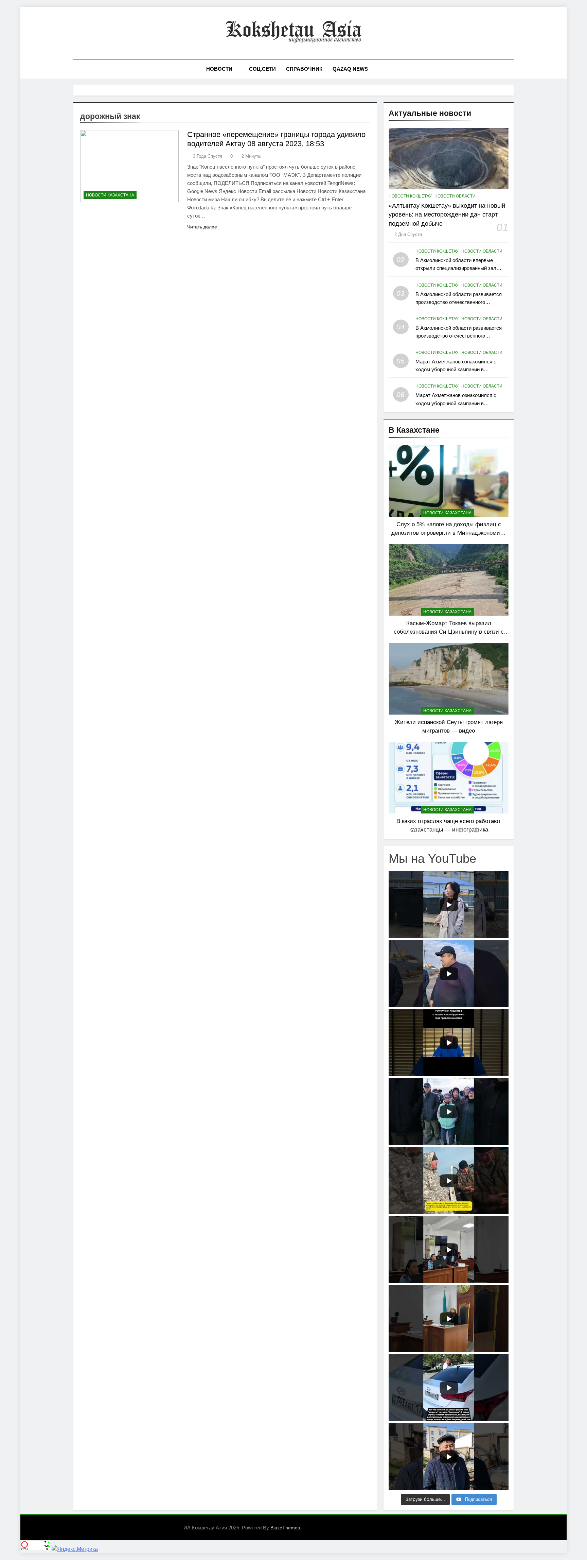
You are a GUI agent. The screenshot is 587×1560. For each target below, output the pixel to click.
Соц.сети (262, 69)
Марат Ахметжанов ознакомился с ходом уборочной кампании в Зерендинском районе (455, 369)
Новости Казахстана (110, 195)
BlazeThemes (285, 1527)
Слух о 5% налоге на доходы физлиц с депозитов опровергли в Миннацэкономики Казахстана (448, 532)
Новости (219, 69)
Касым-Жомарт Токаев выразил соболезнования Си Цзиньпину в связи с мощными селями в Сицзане (449, 631)
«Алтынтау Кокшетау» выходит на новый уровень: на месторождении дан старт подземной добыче (447, 214)
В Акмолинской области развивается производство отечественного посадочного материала (458, 302)
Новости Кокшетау (410, 196)
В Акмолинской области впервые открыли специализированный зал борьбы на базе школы (455, 268)
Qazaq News (350, 69)
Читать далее (202, 226)
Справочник (304, 69)
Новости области (455, 196)
